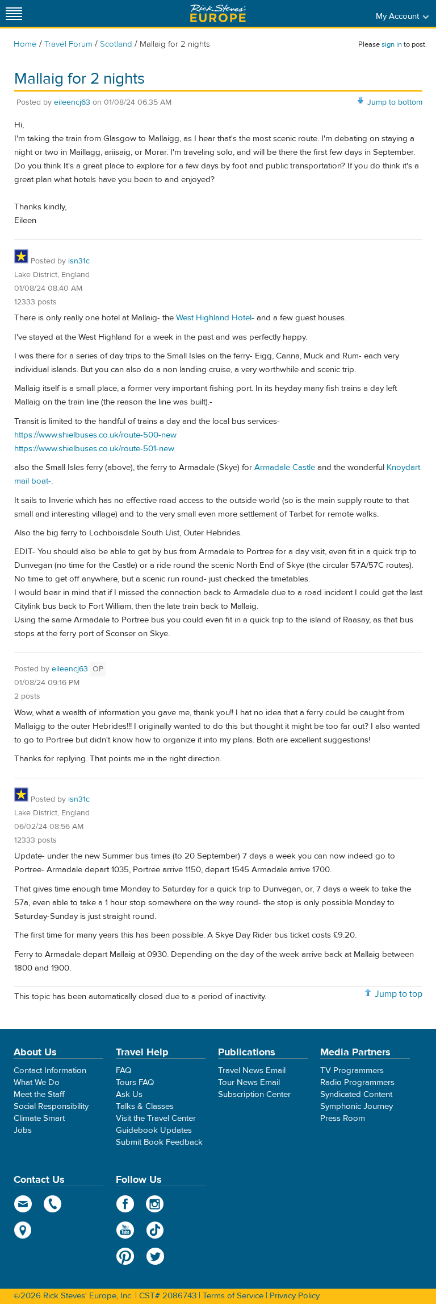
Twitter (155, 1256)
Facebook (125, 1204)
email (23, 1204)
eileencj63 (72, 102)
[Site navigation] (14, 13)
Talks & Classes (145, 1106)
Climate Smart (39, 1118)
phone (53, 1204)
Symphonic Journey (356, 1106)
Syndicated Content (356, 1094)
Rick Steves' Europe (218, 13)
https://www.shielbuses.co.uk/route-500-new (95, 435)
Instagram (155, 1204)
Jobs (23, 1130)
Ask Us (129, 1094)
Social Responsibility (51, 1106)
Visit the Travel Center (156, 1118)
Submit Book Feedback (159, 1142)
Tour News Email (249, 1082)
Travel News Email (252, 1070)
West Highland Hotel (213, 317)
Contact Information (50, 1070)
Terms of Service (233, 1295)
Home (25, 44)
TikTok (155, 1230)
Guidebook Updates (154, 1130)
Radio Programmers (357, 1082)
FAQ (123, 1070)
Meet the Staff (39, 1094)
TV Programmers (352, 1070)
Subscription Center (254, 1094)
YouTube (125, 1230)
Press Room (342, 1118)
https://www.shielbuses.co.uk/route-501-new (94, 448)
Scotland (116, 44)
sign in (392, 44)
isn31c (79, 261)
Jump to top (398, 994)
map (23, 1230)
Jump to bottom (394, 102)
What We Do (37, 1082)
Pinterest (125, 1256)
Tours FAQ (135, 1082)
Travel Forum (68, 44)
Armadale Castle (284, 467)
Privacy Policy (295, 1295)
